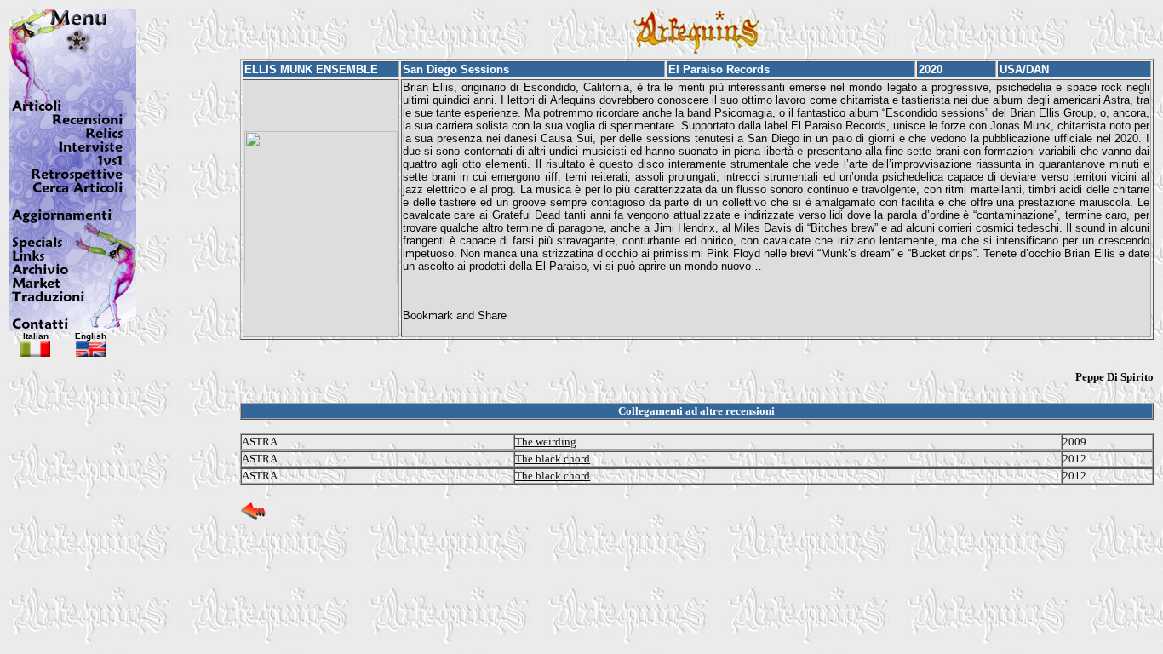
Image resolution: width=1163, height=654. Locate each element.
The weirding (545, 441)
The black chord (552, 458)
